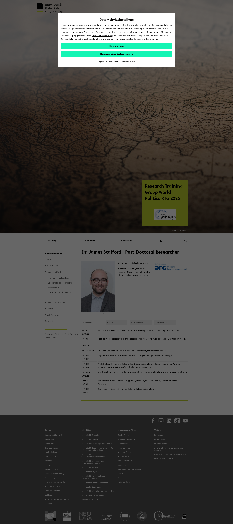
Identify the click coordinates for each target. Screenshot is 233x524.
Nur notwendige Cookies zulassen (116, 53)
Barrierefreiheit (128, 61)
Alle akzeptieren (116, 45)
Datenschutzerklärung (102, 35)
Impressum (102, 61)
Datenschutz (114, 61)
